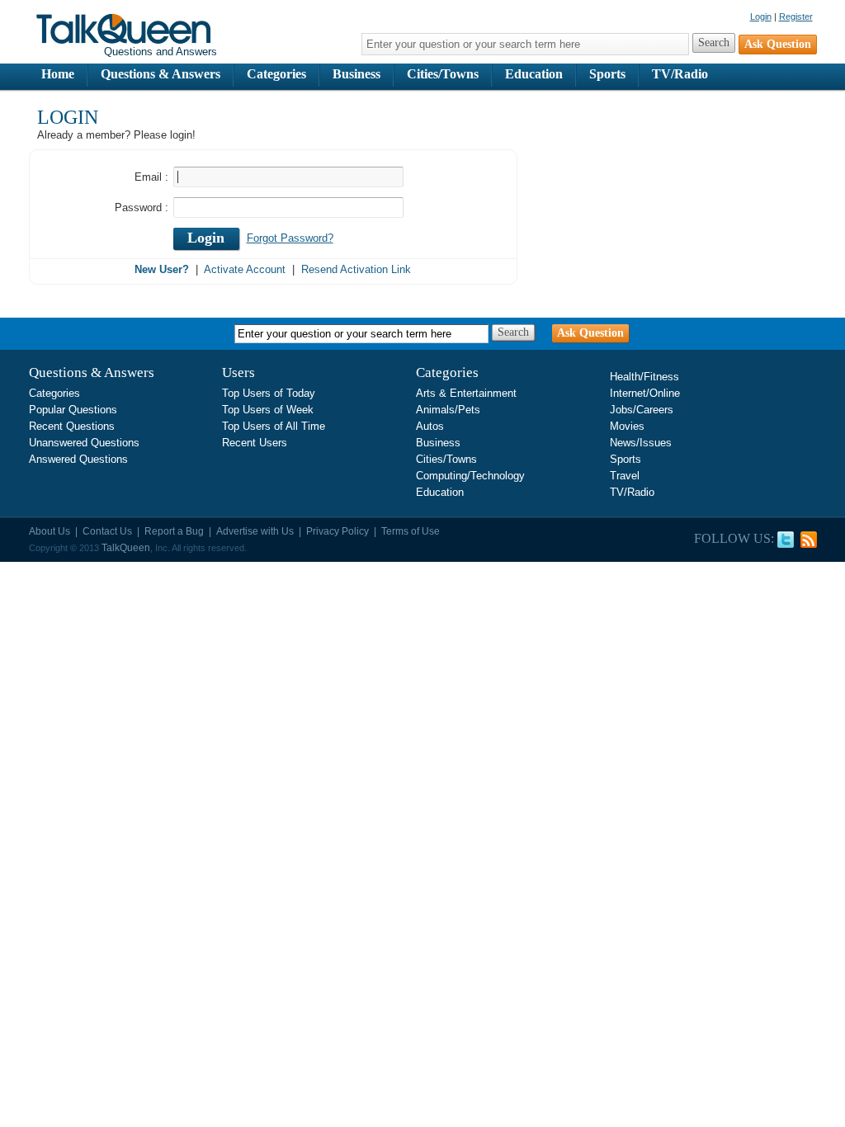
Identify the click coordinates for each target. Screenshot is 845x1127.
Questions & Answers (160, 74)
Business (356, 74)
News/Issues (641, 442)
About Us (49, 531)
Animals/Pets (448, 409)
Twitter (785, 539)
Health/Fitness (644, 376)
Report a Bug (174, 531)
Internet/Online (645, 393)
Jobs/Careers (641, 409)
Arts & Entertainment (466, 393)
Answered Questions (78, 459)
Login (761, 16)
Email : (151, 177)
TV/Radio (680, 74)
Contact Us (107, 531)
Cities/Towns (443, 74)
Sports (607, 74)
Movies (627, 426)
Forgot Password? (290, 238)
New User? (162, 269)
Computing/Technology (470, 475)
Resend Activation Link (356, 269)
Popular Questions (73, 409)
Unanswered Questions (84, 442)
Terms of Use (410, 531)
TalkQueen (125, 548)
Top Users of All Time (273, 426)
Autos (430, 426)
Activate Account (245, 269)
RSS (808, 539)
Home (57, 74)
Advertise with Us (255, 531)
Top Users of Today (268, 393)
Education (534, 74)
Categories (276, 74)
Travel (625, 475)
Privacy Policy (337, 531)
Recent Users (254, 442)
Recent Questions (72, 426)
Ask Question (590, 333)
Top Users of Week (268, 409)
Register (796, 16)
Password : (141, 207)
